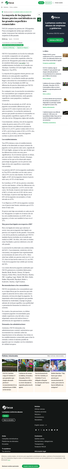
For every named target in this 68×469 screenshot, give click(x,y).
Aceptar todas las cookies (30, 466)
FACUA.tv (38, 414)
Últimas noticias (40, 409)
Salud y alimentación (49, 107)
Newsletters (38, 420)
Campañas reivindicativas (10, 438)
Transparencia (39, 444)
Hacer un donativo (8, 420)
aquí (9, 460)
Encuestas (5, 444)
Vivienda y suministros (49, 122)
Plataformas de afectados (10, 441)
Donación (48, 2)
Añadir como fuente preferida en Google (12, 45)
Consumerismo (39, 417)
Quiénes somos (39, 438)
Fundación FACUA (40, 446)
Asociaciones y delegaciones (44, 441)
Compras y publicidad (49, 63)
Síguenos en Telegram (22, 47)
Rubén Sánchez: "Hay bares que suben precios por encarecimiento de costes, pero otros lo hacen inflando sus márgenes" (58, 380)
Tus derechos (6, 451)
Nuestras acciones (40, 412)
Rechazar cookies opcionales (10, 466)
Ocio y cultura (47, 78)
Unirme (41, 2)
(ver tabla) (22, 63)
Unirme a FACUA (55, 40)
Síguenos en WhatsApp (8, 47)
